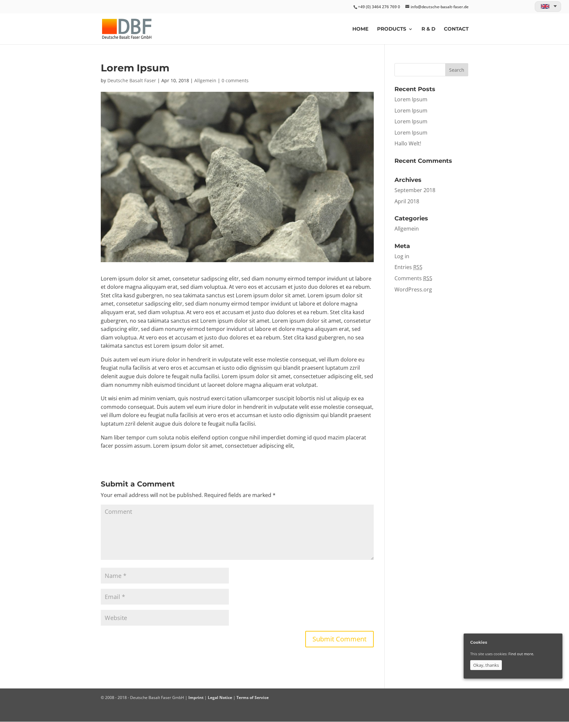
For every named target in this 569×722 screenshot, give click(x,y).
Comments (413, 278)
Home (360, 29)
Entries (408, 267)
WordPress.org (413, 289)
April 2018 (406, 201)
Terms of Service (252, 697)
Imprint (195, 697)
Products (391, 29)
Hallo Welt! (407, 143)
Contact (456, 29)
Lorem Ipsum (410, 99)
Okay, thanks (486, 665)
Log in (401, 256)
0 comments (235, 80)
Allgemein (205, 80)
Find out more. (521, 653)
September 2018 (414, 190)
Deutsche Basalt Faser (131, 80)
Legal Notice (220, 697)
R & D (428, 29)
